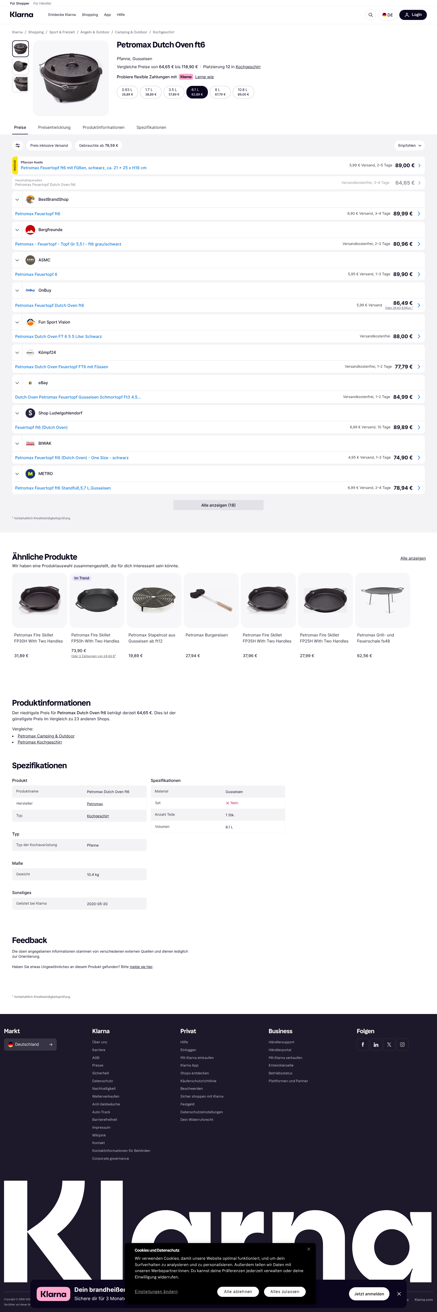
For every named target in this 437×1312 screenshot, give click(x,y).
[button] (387, 14)
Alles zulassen (284, 1291)
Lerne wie (204, 76)
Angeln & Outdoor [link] (95, 32)
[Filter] (17, 145)
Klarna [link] (17, 32)
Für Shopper (19, 4)
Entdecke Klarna (62, 15)
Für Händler (42, 4)
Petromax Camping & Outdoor (46, 735)
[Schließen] (308, 1249)
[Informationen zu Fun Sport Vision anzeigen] (17, 322)
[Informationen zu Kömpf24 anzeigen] (17, 353)
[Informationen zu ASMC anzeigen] (17, 260)
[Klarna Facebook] (363, 1044)
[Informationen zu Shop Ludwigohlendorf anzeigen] (17, 413)
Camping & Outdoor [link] (131, 32)
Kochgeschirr (248, 66)
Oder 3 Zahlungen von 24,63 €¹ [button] (93, 656)
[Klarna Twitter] (389, 1044)
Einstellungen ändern (156, 1292)
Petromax (95, 804)
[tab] (20, 127)
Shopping (90, 15)
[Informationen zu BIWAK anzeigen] (17, 443)
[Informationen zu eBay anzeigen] (17, 383)
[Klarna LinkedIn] (376, 1044)
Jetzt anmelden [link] (369, 1293)
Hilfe (120, 15)
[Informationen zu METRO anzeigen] (17, 474)
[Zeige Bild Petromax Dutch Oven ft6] (20, 48)
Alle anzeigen (413, 558)
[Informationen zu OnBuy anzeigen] (17, 290)
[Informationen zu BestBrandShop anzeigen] (17, 199)
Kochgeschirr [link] (164, 32)
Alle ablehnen (238, 1291)
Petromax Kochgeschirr (40, 742)
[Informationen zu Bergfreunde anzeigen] (17, 230)
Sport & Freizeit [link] (62, 32)
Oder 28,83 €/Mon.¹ (399, 308)
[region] (220, 1273)
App (107, 15)
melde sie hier (141, 966)
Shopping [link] (36, 32)
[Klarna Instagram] (402, 1044)
